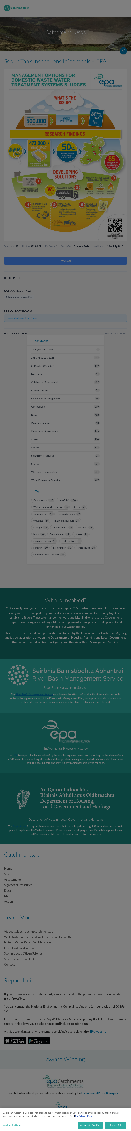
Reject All (115, 1125)
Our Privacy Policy (84, 1116)
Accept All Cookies (90, 1125)
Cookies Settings (12, 1125)
